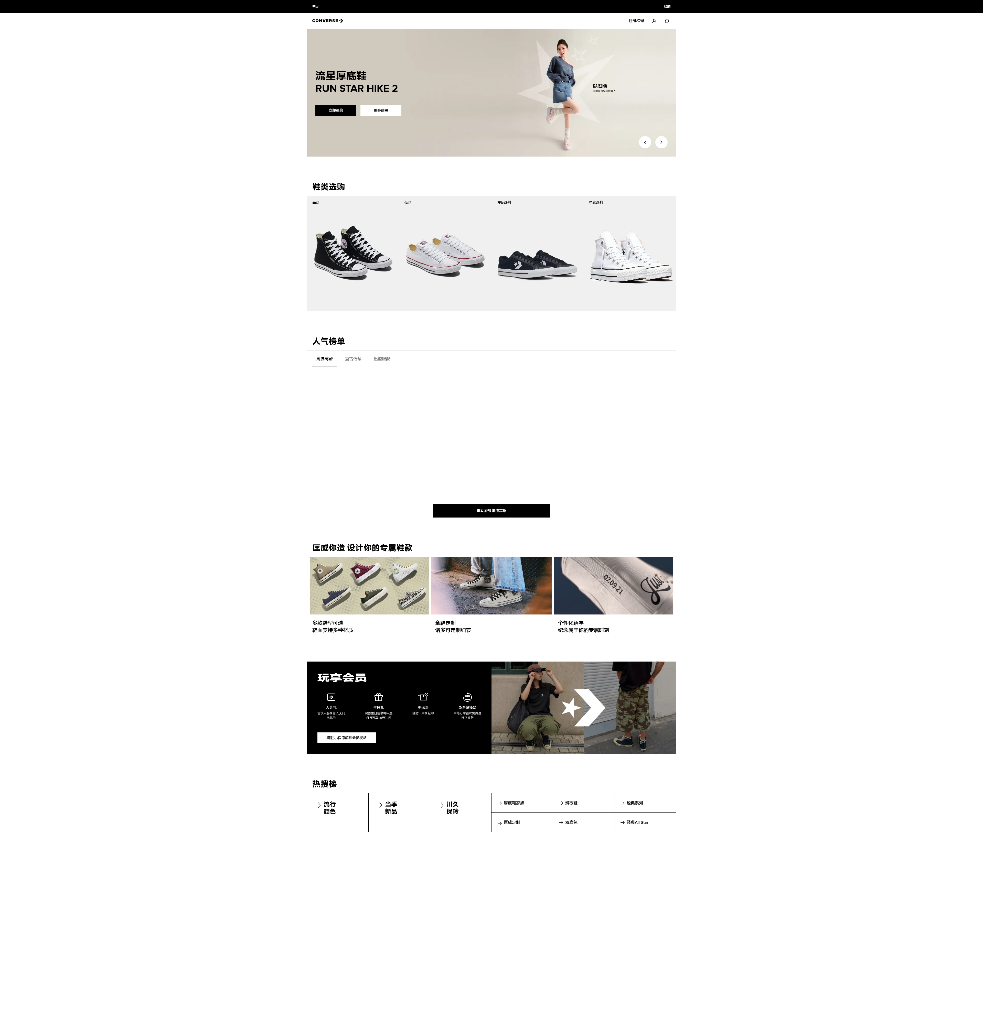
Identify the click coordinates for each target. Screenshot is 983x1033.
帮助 (667, 6)
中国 (315, 6)
